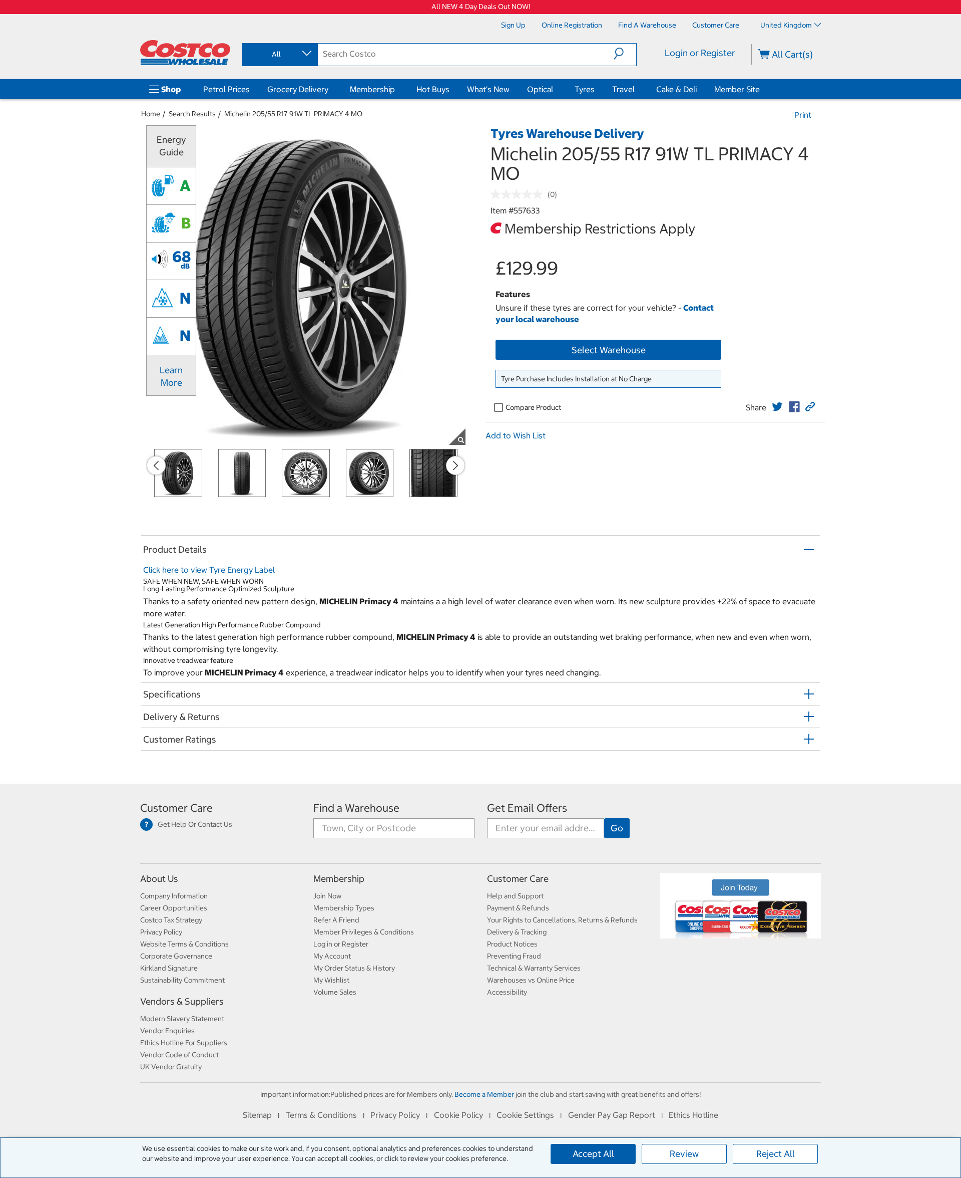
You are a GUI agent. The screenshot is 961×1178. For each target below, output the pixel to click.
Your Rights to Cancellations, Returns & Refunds (562, 919)
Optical (540, 89)
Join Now (327, 895)
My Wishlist (331, 980)
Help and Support (515, 895)
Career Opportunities (173, 907)
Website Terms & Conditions (184, 944)
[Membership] (397, 89)
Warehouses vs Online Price (531, 980)
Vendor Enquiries (167, 1030)
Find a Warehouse (356, 808)
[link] (777, 406)
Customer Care (176, 808)
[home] (185, 52)
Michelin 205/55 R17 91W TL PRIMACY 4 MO (293, 113)
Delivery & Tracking (517, 931)
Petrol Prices (226, 89)
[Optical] (555, 89)
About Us (159, 878)
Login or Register (700, 53)
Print (802, 115)
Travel (623, 89)
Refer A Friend (336, 919)
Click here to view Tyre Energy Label (209, 570)
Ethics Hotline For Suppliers (183, 1042)
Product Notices (512, 944)
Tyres (585, 89)
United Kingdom (786, 25)
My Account (332, 956)
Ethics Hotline (693, 1115)
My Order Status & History (354, 968)
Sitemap (257, 1115)
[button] (625, 54)
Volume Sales (334, 992)
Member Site (737, 89)
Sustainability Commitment (182, 980)
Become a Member (484, 1094)
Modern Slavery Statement (182, 1018)
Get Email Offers (527, 808)
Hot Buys (432, 89)
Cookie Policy (458, 1115)
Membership (372, 89)
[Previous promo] (156, 465)
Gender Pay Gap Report (611, 1115)
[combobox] (279, 54)
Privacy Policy (161, 931)
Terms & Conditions (321, 1115)
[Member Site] (762, 89)
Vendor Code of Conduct (179, 1054)
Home (150, 113)
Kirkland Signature (169, 968)
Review (684, 1153)
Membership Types (343, 907)
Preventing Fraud (514, 956)
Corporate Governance (176, 956)
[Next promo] (455, 465)
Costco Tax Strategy (171, 919)
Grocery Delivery (297, 89)
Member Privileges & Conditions (363, 931)
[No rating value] (519, 194)
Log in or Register (340, 944)
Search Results (192, 113)
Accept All (593, 1153)
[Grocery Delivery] (330, 89)
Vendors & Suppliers (182, 1001)
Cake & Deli (676, 89)
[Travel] (637, 89)
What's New (488, 89)
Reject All (775, 1153)
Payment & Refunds (518, 907)
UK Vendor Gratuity (171, 1066)
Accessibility (507, 992)
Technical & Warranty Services (534, 968)
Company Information (174, 895)
